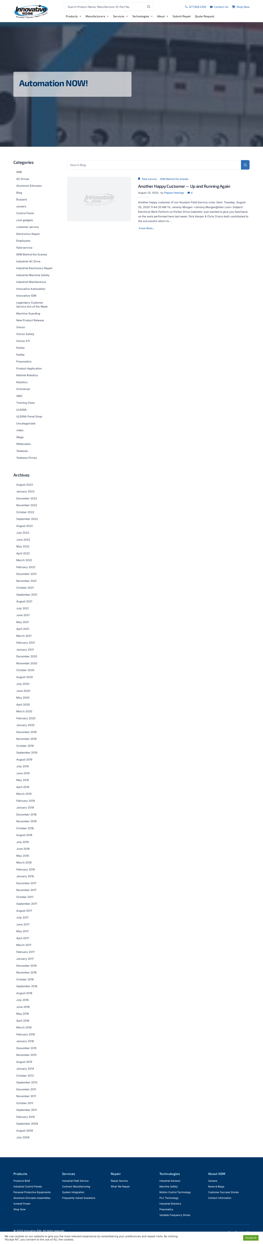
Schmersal (23, 389)
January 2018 (25, 876)
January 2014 (25, 1068)
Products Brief (21, 1180)
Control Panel (25, 213)
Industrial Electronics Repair (34, 268)
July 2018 (22, 842)
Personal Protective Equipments (32, 1192)
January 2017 (25, 958)
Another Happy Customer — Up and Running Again (184, 186)
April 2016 (22, 1020)
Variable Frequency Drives (174, 1215)
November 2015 (26, 1055)
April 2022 (23, 553)
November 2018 (26, 821)
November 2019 (26, 739)
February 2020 (25, 718)
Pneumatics (23, 361)
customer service (27, 227)
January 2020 (25, 725)
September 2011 (26, 1110)
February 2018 (25, 869)
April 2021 (22, 629)
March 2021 (23, 636)
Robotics (22, 382)
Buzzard (21, 199)
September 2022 (27, 519)
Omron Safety (25, 334)
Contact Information (219, 1197)
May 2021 (22, 622)
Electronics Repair (28, 234)
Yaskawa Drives (26, 457)
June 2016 (23, 1007)
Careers (212, 1180)
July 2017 (22, 917)
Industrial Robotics (170, 1203)
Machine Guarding (28, 313)
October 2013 (25, 1075)
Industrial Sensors (169, 1180)
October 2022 (25, 512)
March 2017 (23, 945)
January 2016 (25, 1041)
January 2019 (25, 807)
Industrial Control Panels (27, 1186)
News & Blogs (216, 1186)
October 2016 (25, 979)
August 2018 (24, 835)
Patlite (20, 354)
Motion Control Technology (175, 1192)
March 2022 (24, 560)
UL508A (21, 409)
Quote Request (204, 16)
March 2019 (23, 793)
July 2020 (22, 684)
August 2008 (24, 1130)
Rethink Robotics (27, 375)
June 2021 (23, 615)
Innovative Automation (30, 289)
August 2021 (24, 601)
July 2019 (22, 766)
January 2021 (25, 649)
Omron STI (23, 341)
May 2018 (22, 855)
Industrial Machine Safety (33, 275)
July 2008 (22, 1137)
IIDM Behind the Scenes (174, 178)
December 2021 (26, 574)
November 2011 (26, 1096)
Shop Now (19, 1209)
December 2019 (26, 732)
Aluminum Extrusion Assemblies (31, 1197)
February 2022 (25, 567)
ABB (19, 172)
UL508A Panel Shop (29, 416)
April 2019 (22, 787)
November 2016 (26, 972)
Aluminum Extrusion (29, 185)
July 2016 (22, 1000)
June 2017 (23, 924)
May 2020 (23, 697)
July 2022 (22, 532)
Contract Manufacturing (76, 1186)
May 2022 (22, 546)
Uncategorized (25, 423)
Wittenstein (23, 444)
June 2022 (23, 539)
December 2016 (26, 965)
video (19, 430)
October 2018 (25, 828)
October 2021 (25, 587)
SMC (19, 396)
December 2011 (26, 1089)
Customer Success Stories (223, 1192)
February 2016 (25, 1034)
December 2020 (26, 656)
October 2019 (25, 745)
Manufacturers (95, 16)
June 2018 (23, 848)
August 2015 (24, 1062)
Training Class (25, 402)
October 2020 (25, 670)
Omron (20, 327)
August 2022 (24, 526)
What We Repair (120, 1186)
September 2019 (26, 752)
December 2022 (26, 498)
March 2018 (23, 862)
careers (21, 206)
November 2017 (26, 890)
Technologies (140, 16)
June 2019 (23, 773)
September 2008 (27, 1123)
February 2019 (25, 800)
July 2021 (22, 608)
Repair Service (119, 1180)
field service (149, 178)
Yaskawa (22, 451)
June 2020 (23, 690)
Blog (19, 192)
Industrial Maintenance (31, 282)
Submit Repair (182, 16)
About (161, 16)
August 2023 (24, 484)
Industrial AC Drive (28, 261)
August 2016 (24, 993)
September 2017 (26, 903)
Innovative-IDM (26, 295)
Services (118, 16)
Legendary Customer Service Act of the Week (32, 304)
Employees (23, 240)
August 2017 (24, 910)
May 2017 (22, 931)
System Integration (73, 1192)
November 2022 (26, 505)
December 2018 (26, 814)
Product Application (29, 368)
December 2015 (26, 1048)
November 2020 (26, 663)
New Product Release (30, 320)
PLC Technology (169, 1197)
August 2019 (24, 759)
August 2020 (24, 677)
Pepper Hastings (174, 193)
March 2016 (23, 1027)
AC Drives (22, 179)
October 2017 (25, 897)
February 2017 (25, 952)
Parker (20, 347)
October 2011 (24, 1103)
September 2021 (26, 594)
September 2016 (26, 986)
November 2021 (26, 581)
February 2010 (25, 1117)
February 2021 (25, 642)
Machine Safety (168, 1186)
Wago (20, 437)
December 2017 (26, 883)
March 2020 (24, 711)
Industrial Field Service (75, 1180)
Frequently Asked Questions (78, 1197)
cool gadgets (24, 220)
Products (72, 16)
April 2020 (23, 704)
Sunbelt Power (21, 1203)
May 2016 (22, 1013)
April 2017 (22, 938)
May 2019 (22, 780)
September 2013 (26, 1082)
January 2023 (25, 491)
